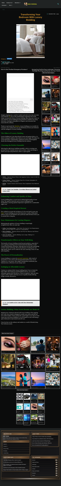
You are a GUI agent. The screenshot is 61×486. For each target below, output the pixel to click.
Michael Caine (6, 61)
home (2, 213)
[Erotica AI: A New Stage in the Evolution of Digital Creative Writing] (55, 93)
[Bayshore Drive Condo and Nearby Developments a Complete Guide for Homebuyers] (46, 131)
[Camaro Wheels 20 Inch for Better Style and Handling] (20, 396)
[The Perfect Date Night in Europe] (46, 169)
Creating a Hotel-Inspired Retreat (16, 105)
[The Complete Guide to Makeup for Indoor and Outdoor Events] (46, 80)
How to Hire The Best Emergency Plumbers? (14, 69)
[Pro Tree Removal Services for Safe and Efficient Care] (20, 417)
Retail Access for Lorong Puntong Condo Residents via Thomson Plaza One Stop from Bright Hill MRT (55, 125)
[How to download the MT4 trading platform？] (20, 407)
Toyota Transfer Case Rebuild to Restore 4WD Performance (27, 401)
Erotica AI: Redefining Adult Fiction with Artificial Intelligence (46, 112)
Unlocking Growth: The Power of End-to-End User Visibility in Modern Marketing (27, 412)
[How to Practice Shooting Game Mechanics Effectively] (41, 396)
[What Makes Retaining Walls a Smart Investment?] (41, 407)
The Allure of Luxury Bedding (16, 101)
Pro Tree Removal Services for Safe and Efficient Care (20, 422)
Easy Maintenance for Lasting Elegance (18, 106)
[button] (58, 4)
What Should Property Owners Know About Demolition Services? (34, 422)
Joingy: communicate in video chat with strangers (55, 137)
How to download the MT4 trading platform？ (20, 411)
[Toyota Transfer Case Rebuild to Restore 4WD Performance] (27, 396)
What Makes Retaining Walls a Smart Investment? (41, 411)
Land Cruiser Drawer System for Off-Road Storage (34, 401)
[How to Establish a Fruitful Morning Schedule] (55, 157)
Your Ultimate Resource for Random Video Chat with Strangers (55, 150)
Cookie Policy (5, 453)
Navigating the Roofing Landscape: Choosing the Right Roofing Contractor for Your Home (46, 70)
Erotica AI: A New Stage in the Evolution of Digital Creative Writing (55, 99)
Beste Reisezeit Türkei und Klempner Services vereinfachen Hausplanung (46, 150)
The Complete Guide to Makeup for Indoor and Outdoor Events (45, 86)
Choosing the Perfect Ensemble (16, 102)
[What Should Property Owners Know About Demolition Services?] (34, 417)
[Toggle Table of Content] (30, 99)
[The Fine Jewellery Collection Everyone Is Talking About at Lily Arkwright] (55, 80)
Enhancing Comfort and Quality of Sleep (18, 104)
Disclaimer (5, 450)
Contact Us (5, 446)
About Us (5, 444)
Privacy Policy (6, 448)
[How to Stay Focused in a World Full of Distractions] (55, 169)
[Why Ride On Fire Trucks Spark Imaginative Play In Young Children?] (55, 106)
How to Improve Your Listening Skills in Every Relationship (45, 162)
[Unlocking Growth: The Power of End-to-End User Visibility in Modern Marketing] (27, 407)
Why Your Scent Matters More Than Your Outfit (46, 124)
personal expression (23, 258)
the (10, 116)
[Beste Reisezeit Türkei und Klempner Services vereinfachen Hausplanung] (46, 144)
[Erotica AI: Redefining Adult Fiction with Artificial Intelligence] (46, 106)
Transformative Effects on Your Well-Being (19, 107)
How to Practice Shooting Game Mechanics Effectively (41, 401)
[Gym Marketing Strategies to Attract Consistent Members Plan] (41, 417)
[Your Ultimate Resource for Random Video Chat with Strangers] (55, 144)
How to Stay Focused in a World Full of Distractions (55, 174)
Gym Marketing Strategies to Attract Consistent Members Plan (41, 423)
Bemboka (17, 126)
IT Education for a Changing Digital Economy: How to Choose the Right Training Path (26, 423)
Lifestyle (9, 58)
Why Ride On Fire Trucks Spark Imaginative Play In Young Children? (55, 112)
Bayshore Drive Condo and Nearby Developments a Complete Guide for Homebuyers (45, 138)
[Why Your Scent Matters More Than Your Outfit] (46, 118)
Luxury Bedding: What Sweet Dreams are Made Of (20, 111)
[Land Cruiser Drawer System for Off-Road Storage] (34, 396)
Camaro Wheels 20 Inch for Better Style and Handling (19, 401)
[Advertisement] (20, 87)
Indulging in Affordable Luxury (16, 110)
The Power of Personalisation (15, 109)
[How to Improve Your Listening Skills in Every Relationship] (46, 157)
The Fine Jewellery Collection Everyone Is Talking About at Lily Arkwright (54, 86)
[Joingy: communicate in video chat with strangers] (55, 131)
